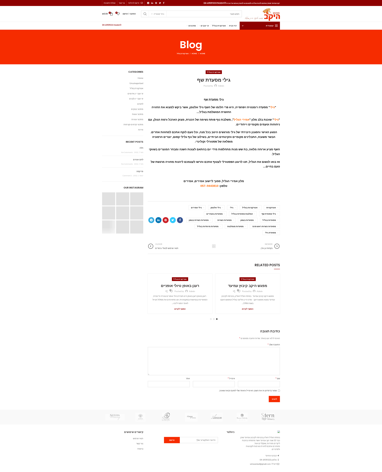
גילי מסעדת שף (269, 213)
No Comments (127, 152)
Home (202, 53)
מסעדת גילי (270, 232)
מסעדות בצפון (247, 220)
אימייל (231, 378)
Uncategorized (136, 83)
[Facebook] (163, 3)
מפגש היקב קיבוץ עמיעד (247, 285)
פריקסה (139, 171)
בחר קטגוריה (159, 14)
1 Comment (127, 175)
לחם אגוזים (138, 159)
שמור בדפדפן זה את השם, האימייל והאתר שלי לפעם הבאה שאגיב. (248, 390)
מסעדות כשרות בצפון (199, 220)
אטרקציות (271, 207)
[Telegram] (148, 3)
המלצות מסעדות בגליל (242, 213)
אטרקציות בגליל (250, 207)
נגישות (140, 448)
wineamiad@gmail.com (260, 464)
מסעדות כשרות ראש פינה (264, 226)
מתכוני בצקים (137, 109)
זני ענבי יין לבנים (136, 98)
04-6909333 (265, 459)
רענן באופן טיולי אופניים (180, 285)
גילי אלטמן (216, 207)
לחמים (140, 104)
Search (145, 13)
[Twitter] (160, 3)
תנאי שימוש (138, 438)
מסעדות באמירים (214, 213)
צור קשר (139, 443)
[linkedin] (152, 3)
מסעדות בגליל (269, 220)
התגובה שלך (274, 344)
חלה (141, 147)
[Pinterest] (156, 3)
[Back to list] (214, 246)
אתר (188, 378)
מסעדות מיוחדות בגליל (207, 226)
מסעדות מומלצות (235, 226)
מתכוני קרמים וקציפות (133, 124)
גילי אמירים (196, 207)
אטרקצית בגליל (183, 53)
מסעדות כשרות (224, 220)
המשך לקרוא (247, 309)
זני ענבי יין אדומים (135, 93)
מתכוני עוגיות (137, 119)
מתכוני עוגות (137, 114)
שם (277, 378)
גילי (231, 207)
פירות (140, 129)
